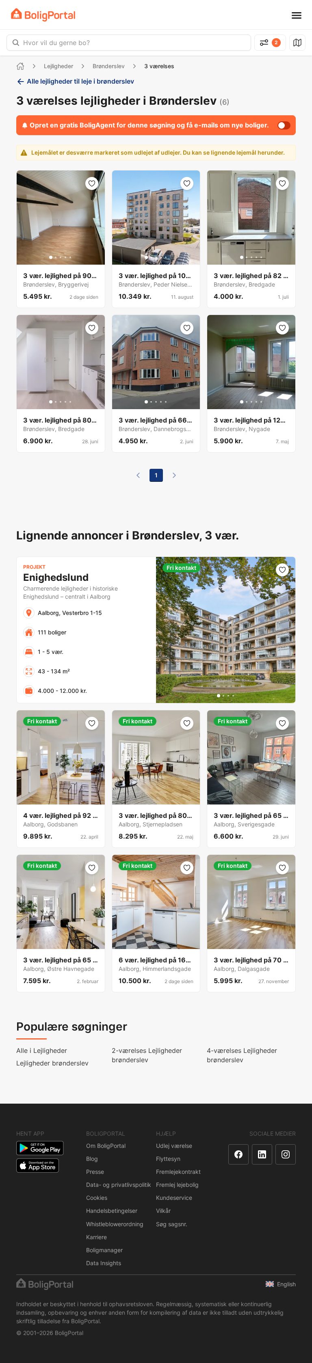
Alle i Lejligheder (41, 1050)
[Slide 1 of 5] (50, 257)
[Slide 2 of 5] (55, 257)
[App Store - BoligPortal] (37, 1165)
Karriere (96, 1237)
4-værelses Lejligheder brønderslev (242, 1055)
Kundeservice (174, 1197)
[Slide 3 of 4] (228, 695)
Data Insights (103, 1262)
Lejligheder (58, 66)
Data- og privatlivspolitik (118, 1184)
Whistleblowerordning (114, 1224)
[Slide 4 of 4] (233, 695)
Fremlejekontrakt (178, 1171)
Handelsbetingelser (111, 1210)
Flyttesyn (168, 1158)
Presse (95, 1171)
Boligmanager (104, 1250)
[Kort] (297, 43)
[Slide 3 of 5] (60, 257)
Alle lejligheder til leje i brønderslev (80, 81)
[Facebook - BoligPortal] (238, 1154)
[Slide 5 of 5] (70, 257)
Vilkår (163, 1210)
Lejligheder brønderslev (52, 1063)
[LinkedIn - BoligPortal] (262, 1154)
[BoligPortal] (43, 15)
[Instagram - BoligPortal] (285, 1154)
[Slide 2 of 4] (223, 695)
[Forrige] (138, 475)
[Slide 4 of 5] (65, 257)
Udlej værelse (174, 1145)
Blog (92, 1158)
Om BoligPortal (106, 1145)
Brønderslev (109, 66)
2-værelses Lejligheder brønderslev (147, 1055)
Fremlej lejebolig (177, 1184)
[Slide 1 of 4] (218, 695)
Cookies (96, 1197)
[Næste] (174, 475)
